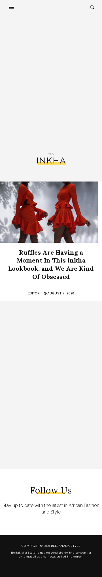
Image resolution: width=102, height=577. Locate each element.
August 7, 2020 (60, 293)
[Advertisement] (51, 83)
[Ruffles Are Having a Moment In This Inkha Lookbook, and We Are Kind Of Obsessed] (49, 212)
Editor (34, 293)
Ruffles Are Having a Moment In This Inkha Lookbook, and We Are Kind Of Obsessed (51, 264)
